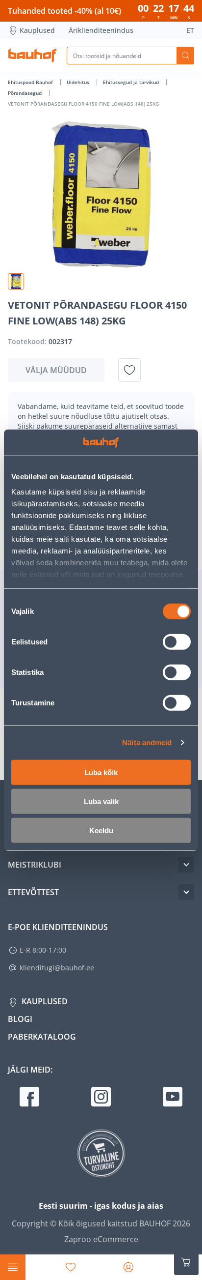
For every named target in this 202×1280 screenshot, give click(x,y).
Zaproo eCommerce (101, 1239)
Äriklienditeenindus (101, 30)
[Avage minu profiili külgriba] (128, 1267)
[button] (16, 281)
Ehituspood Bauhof (31, 82)
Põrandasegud (25, 92)
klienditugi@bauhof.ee (57, 967)
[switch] (177, 641)
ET (190, 30)
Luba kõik (101, 772)
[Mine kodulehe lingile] (32, 55)
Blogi (20, 1019)
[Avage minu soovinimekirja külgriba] (70, 1267)
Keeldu (101, 830)
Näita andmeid (147, 742)
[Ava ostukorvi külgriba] (186, 1262)
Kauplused (37, 30)
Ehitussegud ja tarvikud (131, 82)
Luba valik (101, 801)
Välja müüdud (56, 370)
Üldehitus (79, 82)
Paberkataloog (42, 1036)
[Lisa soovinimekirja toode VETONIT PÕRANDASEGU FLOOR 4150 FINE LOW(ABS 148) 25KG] (129, 370)
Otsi (185, 55)
